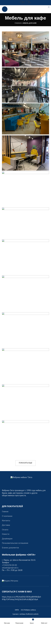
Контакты (6, 521)
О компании (7, 516)
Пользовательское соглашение (15, 543)
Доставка (6, 525)
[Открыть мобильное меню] (5, 9)
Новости (5, 534)
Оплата (5, 530)
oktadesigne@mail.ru (10, 568)
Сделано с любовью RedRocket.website (25, 614)
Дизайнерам (7, 539)
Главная (18, 23)
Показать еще (25, 463)
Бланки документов (10, 548)
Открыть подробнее (47, 33)
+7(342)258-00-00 (25, 9)
